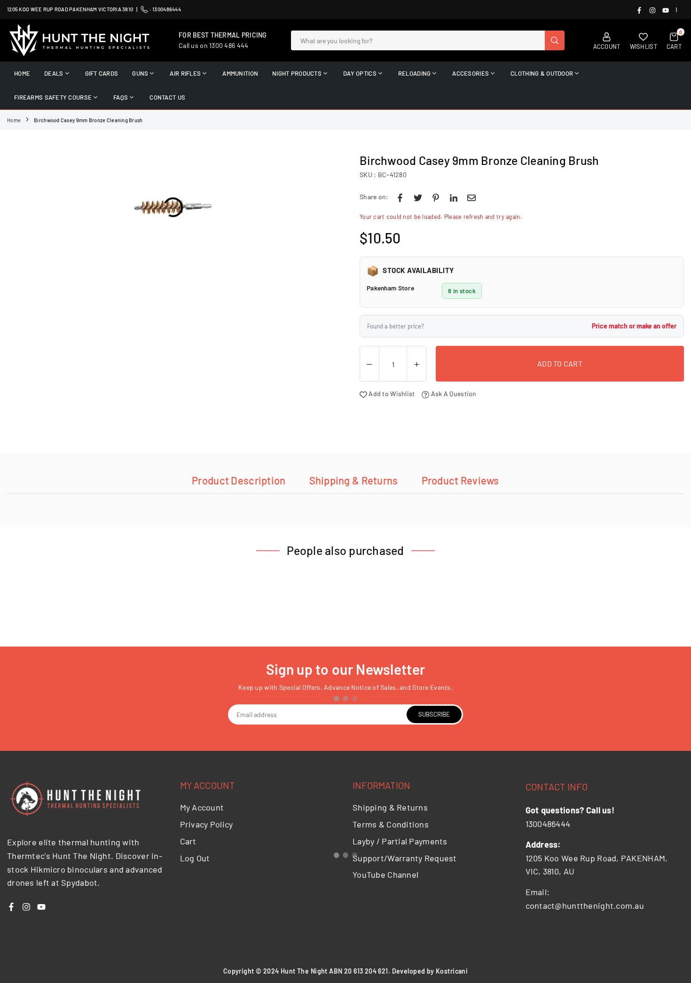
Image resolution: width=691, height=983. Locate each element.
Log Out (195, 858)
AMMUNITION (240, 73)
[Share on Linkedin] (454, 197)
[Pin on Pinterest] (436, 197)
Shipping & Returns (353, 480)
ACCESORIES (470, 73)
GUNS (140, 73)
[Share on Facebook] (400, 197)
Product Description (238, 480)
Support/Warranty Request (405, 858)
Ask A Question (452, 394)
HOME (22, 73)
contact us (167, 97)
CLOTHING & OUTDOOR (541, 73)
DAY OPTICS (360, 73)
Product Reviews (460, 480)
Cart (188, 841)
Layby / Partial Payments (400, 841)
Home (14, 120)
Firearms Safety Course (53, 97)
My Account (202, 807)
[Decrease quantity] (369, 364)
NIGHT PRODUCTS (297, 73)
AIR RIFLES (185, 73)
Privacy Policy (206, 824)
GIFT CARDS (101, 73)
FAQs (120, 97)
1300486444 (166, 9)
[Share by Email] (471, 197)
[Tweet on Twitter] (418, 197)
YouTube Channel (385, 874)
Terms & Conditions (391, 824)
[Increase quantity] (416, 364)
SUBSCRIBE (434, 714)
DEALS (53, 73)
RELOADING (414, 73)
